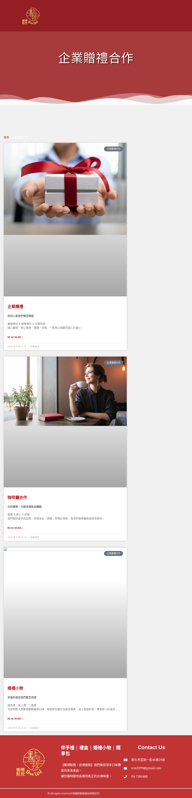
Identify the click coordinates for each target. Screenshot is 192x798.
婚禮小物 (15, 688)
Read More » (15, 337)
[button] (185, 15)
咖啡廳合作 (17, 497)
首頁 (6, 137)
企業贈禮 (15, 306)
